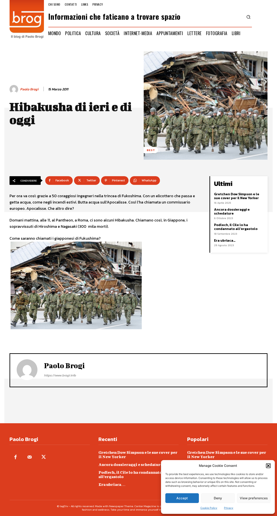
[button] (268, 466)
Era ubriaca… (224, 240)
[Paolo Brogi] (14, 89)
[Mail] (29, 457)
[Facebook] (15, 457)
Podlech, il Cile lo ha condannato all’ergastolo (236, 226)
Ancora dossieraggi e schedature (232, 211)
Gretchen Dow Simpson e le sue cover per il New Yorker (236, 195)
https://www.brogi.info (60, 375)
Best (151, 150)
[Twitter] (44, 457)
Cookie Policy (208, 507)
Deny (218, 498)
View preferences (254, 498)
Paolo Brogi (29, 89)
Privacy (228, 507)
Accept (182, 498)
